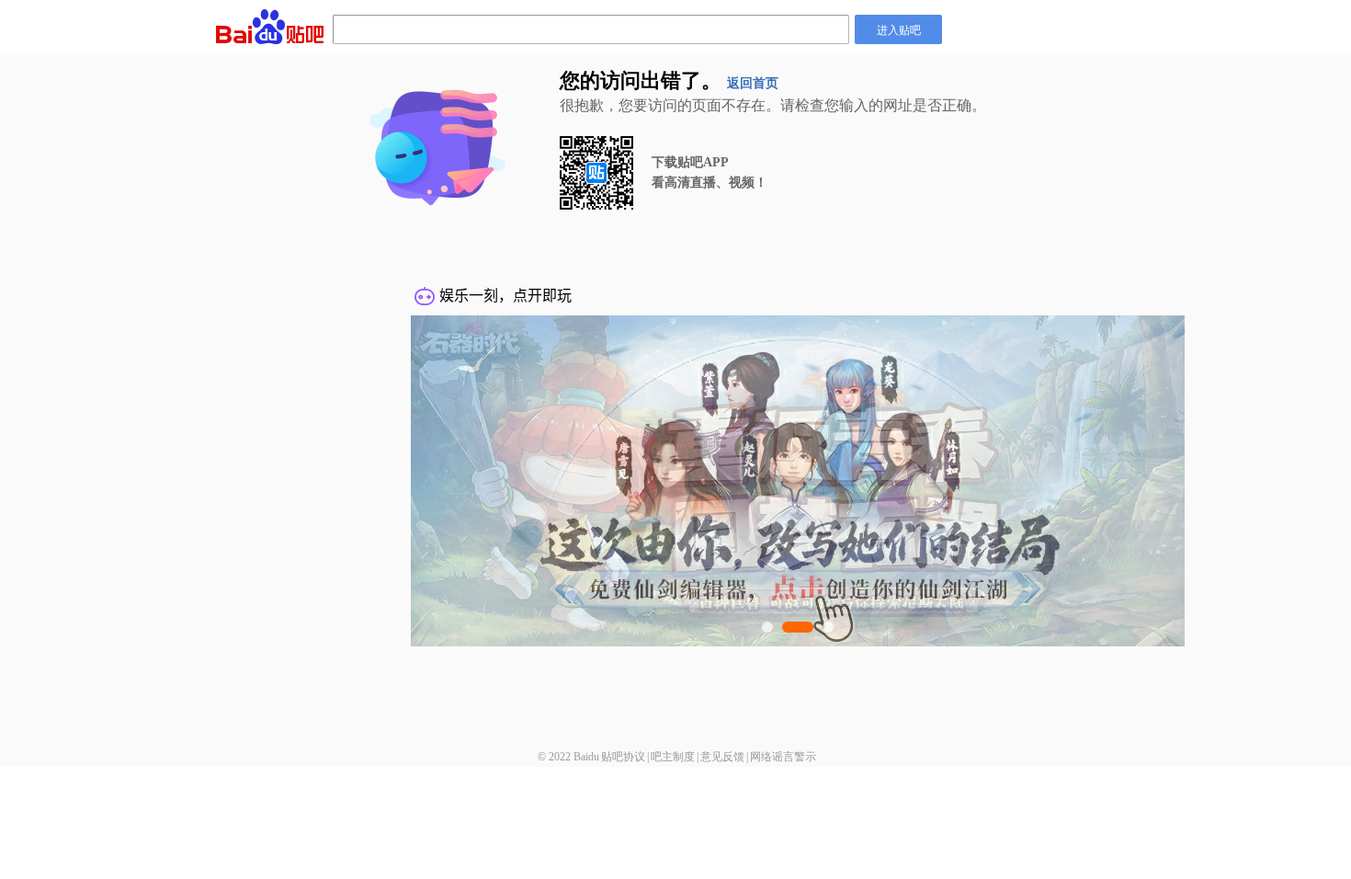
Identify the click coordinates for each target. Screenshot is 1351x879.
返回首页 (752, 83)
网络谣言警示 (783, 756)
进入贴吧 (899, 29)
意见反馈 (722, 756)
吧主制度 (673, 756)
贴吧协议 (623, 756)
